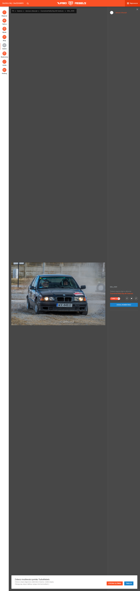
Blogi (4, 40)
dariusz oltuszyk (31, 11)
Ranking (4, 73)
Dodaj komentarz (124, 305)
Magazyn (4, 16)
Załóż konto (18, 3)
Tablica (4, 24)
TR (13, 11)
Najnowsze (134, 3)
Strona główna (114, 583)
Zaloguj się (7, 3)
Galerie (4, 49)
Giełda (4, 65)
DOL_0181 (70, 11)
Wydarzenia (4, 57)
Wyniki (4, 32)
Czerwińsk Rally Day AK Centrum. (52, 11)
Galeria (19, 11)
